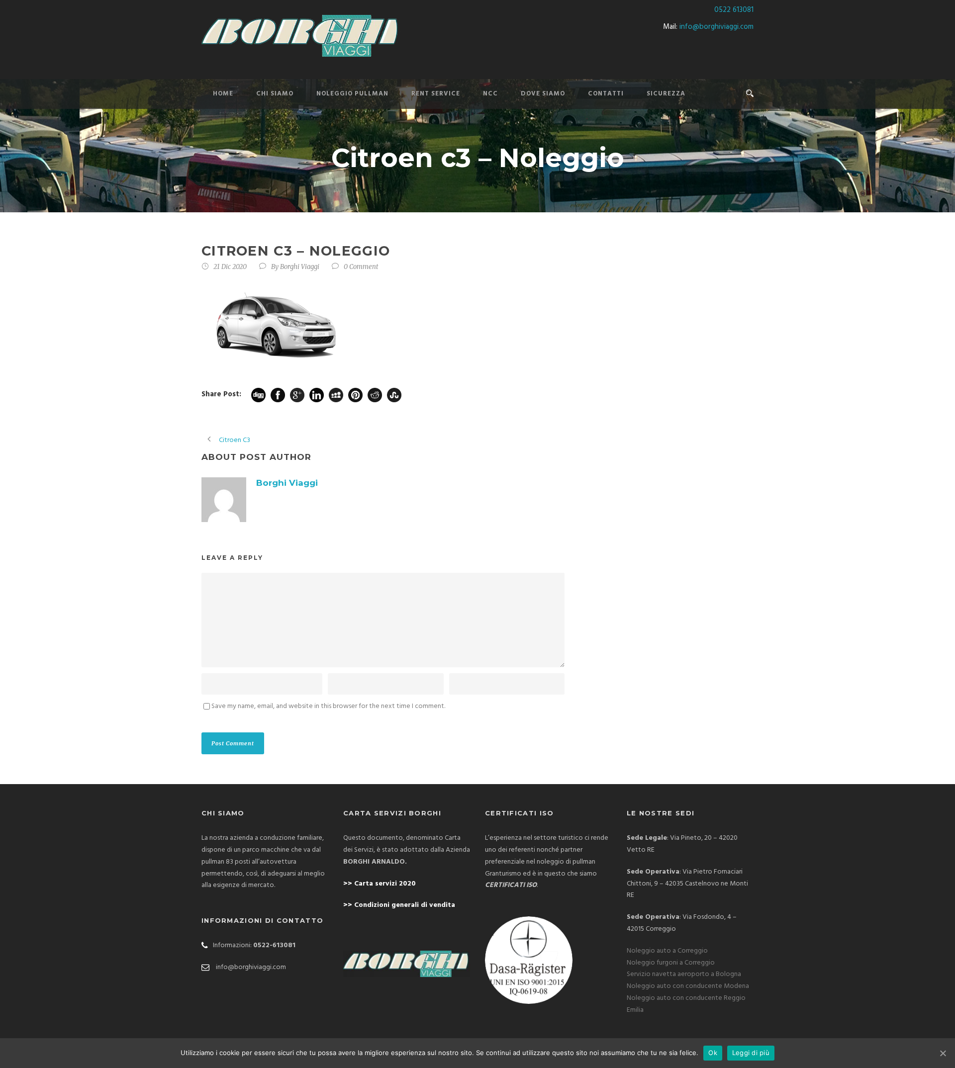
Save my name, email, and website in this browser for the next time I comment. (328, 706)
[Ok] (943, 1053)
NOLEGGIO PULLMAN (352, 94)
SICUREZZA (666, 94)
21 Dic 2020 (230, 267)
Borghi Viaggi (299, 267)
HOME (223, 94)
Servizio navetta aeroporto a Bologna (684, 974)
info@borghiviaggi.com (716, 27)
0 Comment (361, 267)
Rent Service (435, 94)
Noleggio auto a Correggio (667, 951)
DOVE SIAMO (543, 94)
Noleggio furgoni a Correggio (671, 963)
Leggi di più (750, 1053)
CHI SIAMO (274, 94)
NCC (490, 94)
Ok (712, 1053)
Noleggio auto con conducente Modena (688, 986)
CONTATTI (606, 94)
